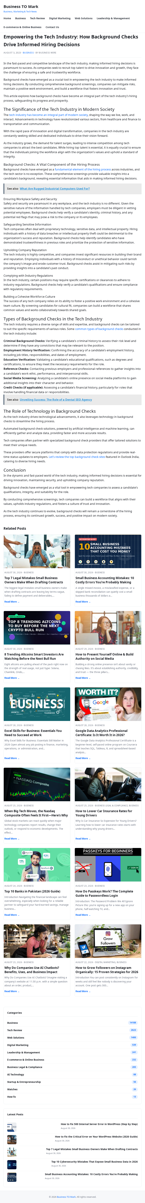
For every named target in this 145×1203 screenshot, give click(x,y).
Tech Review (37, 18)
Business (20, 18)
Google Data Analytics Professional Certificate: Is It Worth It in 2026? (101, 733)
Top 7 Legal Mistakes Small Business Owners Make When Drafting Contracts (33, 580)
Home (7, 18)
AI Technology (15, 1074)
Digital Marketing (60, 18)
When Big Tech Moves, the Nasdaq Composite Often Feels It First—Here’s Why (36, 813)
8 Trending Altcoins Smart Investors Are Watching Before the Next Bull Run (34, 656)
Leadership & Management (113, 18)
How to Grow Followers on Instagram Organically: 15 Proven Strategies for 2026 (107, 970)
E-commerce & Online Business (22, 27)
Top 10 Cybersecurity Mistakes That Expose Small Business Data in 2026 (94, 1161)
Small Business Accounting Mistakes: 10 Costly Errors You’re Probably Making (105, 580)
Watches (12, 1089)
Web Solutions (83, 18)
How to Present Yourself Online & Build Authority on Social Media (105, 656)
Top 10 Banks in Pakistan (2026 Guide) (32, 891)
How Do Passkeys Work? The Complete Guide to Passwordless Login (104, 893)
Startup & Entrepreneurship (24, 1082)
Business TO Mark (21, 6)
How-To (11, 1096)
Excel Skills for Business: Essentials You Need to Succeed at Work (33, 733)
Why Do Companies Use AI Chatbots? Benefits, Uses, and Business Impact (31, 970)
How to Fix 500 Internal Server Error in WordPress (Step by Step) (99, 1124)
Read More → (12, 601)
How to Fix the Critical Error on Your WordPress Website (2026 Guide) (96, 1136)
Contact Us (52, 27)
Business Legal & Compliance (24, 1067)
